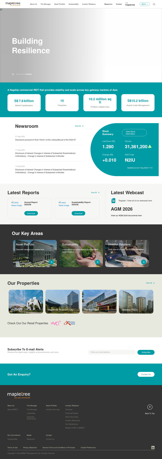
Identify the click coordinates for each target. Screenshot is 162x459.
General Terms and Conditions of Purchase (59, 447)
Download (31, 213)
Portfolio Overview (53, 409)
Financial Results (71, 413)
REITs (143, 4)
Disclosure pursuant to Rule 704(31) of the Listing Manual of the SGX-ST (45, 139)
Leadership (31, 413)
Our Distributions (71, 424)
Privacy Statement (30, 447)
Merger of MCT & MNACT (75, 428)
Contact (119, 4)
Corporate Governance (31, 418)
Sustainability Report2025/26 (81, 203)
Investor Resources (72, 420)
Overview (68, 409)
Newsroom (108, 4)
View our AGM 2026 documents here (126, 215)
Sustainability (74, 4)
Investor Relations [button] (89, 4)
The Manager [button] (46, 4)
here (150, 200)
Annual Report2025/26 (30, 203)
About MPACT (12, 409)
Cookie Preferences (88, 447)
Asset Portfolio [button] (59, 4)
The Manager (32, 409)
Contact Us (50, 439)
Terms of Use (12, 447)
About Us (33, 4)
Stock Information (72, 417)
